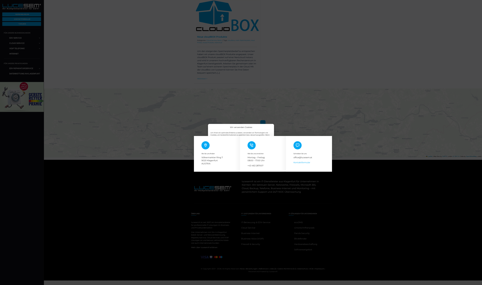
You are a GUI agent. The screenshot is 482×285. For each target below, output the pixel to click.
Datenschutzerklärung (243, 158)
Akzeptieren (219, 152)
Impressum (257, 158)
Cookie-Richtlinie (226, 158)
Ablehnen (237, 152)
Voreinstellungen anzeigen (259, 152)
